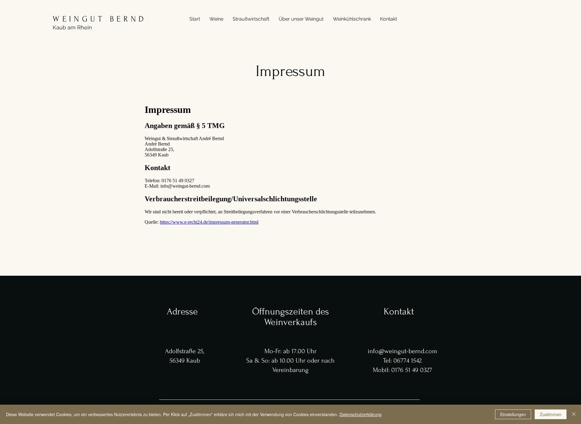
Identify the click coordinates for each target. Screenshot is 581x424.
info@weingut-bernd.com (402, 351)
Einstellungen (513, 414)
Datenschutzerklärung (361, 414)
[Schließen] (573, 414)
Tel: (388, 360)
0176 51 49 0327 (411, 369)
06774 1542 (407, 360)
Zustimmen (550, 414)
